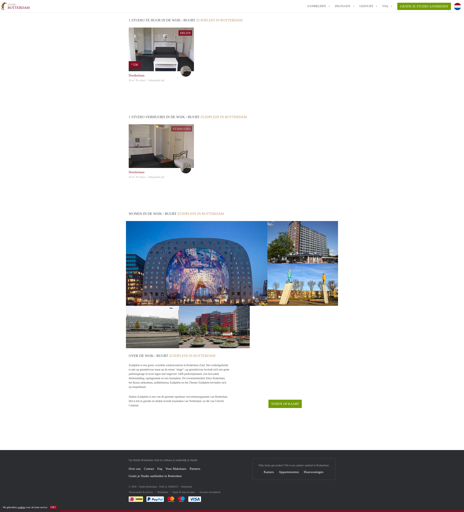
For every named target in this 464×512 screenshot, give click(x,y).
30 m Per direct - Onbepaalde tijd (146, 80)
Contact (149, 469)
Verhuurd (182, 129)
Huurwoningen (313, 472)
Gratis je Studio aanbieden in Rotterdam (155, 476)
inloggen (342, 6)
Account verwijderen (210, 492)
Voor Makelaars (175, 469)
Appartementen (289, 472)
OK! (53, 507)
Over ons (135, 469)
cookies (21, 507)
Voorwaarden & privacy (141, 492)
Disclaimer (163, 492)
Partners (195, 469)
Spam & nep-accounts (184, 492)
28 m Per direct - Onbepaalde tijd (146, 177)
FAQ (385, 6)
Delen (185, 33)
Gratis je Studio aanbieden (424, 6)
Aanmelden (316, 6)
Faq (159, 469)
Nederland (186, 486)
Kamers (269, 472)
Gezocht (366, 6)
